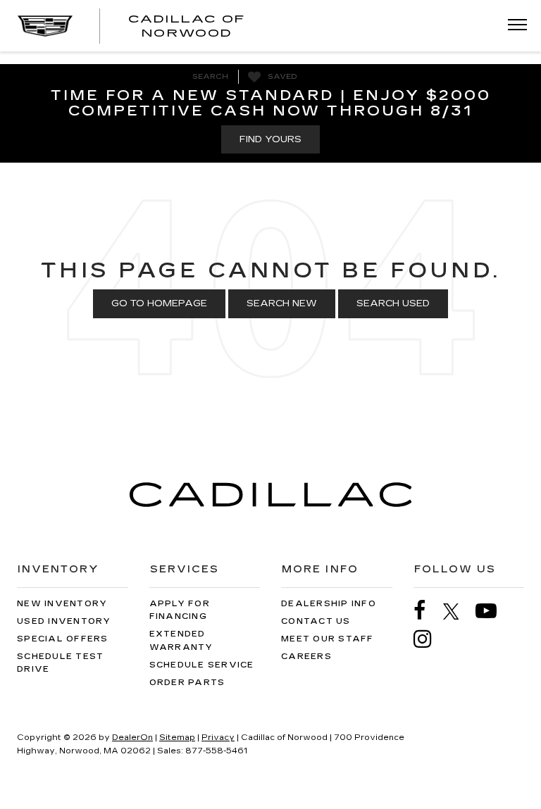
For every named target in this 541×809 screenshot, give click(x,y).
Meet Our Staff (327, 639)
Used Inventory (64, 621)
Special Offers (62, 639)
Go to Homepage (159, 303)
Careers (306, 656)
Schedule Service (201, 665)
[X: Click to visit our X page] (458, 611)
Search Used (393, 303)
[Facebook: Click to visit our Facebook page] (426, 611)
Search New (282, 303)
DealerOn (132, 737)
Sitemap (177, 737)
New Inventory (62, 603)
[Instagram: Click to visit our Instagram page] (429, 639)
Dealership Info (328, 603)
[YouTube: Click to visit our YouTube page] (493, 611)
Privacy (218, 737)
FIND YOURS (270, 139)
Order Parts (187, 682)
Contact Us (316, 621)
